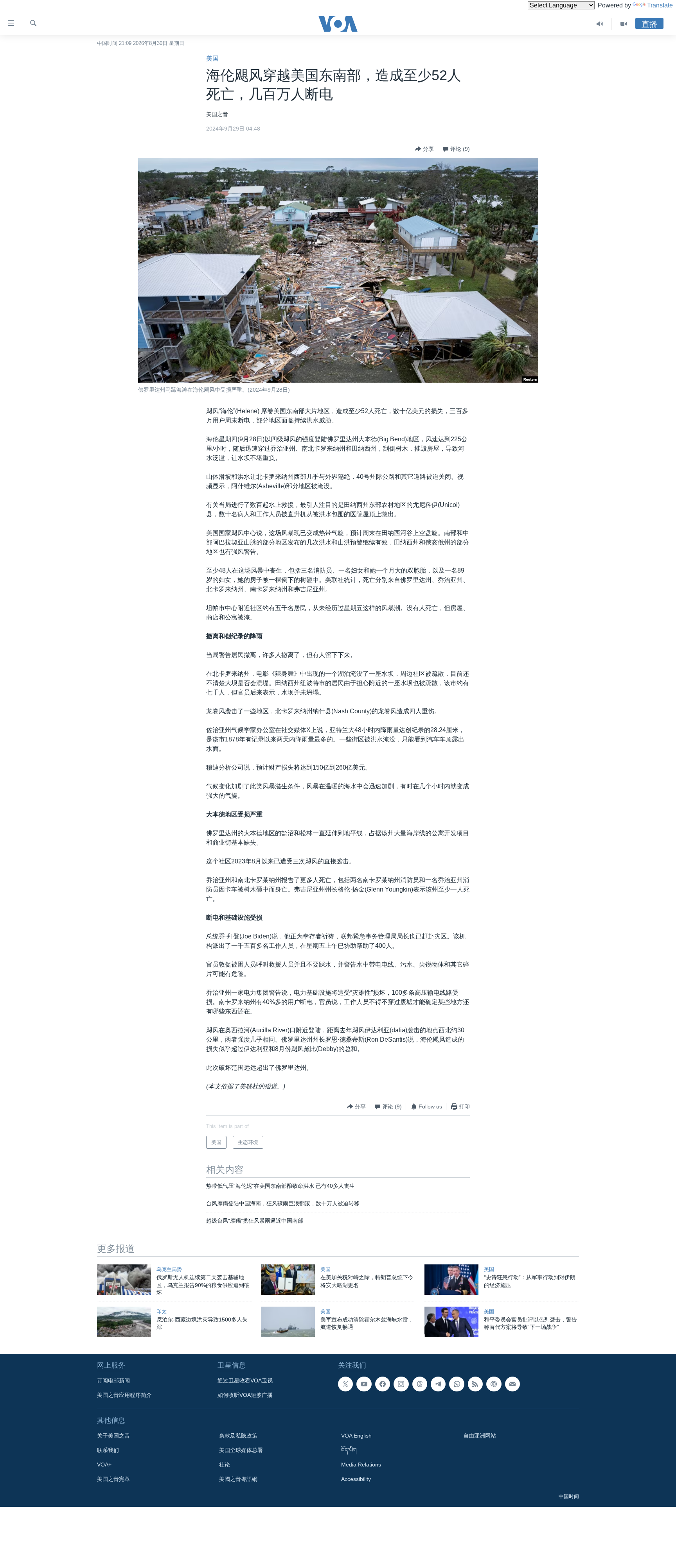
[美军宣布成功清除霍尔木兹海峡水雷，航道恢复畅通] (288, 1322)
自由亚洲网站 (479, 1435)
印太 (161, 1311)
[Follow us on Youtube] (363, 1384)
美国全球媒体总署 (241, 1450)
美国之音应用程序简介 (124, 1395)
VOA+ (104, 1464)
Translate (660, 5)
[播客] (493, 1384)
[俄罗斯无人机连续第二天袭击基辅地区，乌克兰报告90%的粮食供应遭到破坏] (124, 1279)
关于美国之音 (113, 1435)
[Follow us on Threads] (419, 1384)
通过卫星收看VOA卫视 (245, 1380)
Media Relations (361, 1464)
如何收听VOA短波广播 (245, 1395)
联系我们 (108, 1450)
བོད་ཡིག (349, 1450)
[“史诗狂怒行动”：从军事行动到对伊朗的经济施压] (451, 1279)
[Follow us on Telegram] (438, 1384)
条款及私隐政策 (238, 1435)
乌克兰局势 (169, 1269)
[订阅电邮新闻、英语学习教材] (512, 1384)
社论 (224, 1464)
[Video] (623, 24)
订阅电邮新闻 (113, 1380)
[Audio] (600, 24)
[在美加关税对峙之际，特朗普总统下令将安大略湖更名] (288, 1279)
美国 (212, 58)
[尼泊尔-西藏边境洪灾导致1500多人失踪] (124, 1322)
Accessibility (356, 1479)
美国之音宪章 (113, 1479)
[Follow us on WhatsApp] (456, 1384)
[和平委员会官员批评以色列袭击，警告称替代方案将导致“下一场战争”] (451, 1322)
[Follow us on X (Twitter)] (345, 1384)
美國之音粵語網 (238, 1479)
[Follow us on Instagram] (401, 1384)
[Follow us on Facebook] (382, 1384)
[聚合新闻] (475, 1384)
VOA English (356, 1435)
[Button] (424, 149)
